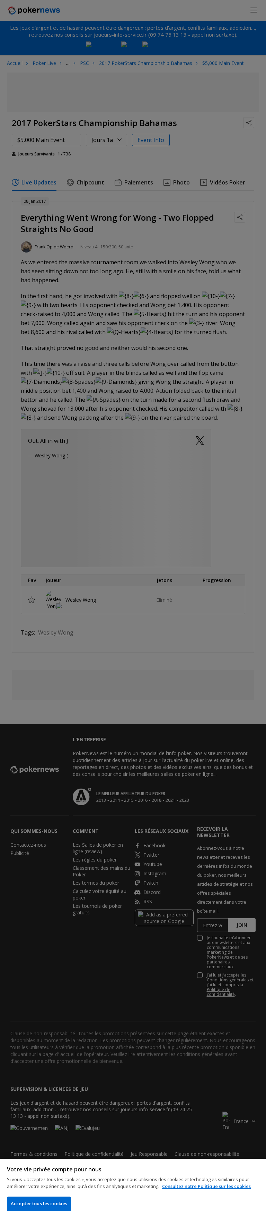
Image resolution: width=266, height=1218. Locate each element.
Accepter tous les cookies (39, 1203)
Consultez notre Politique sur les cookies (206, 1186)
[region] (133, 1188)
